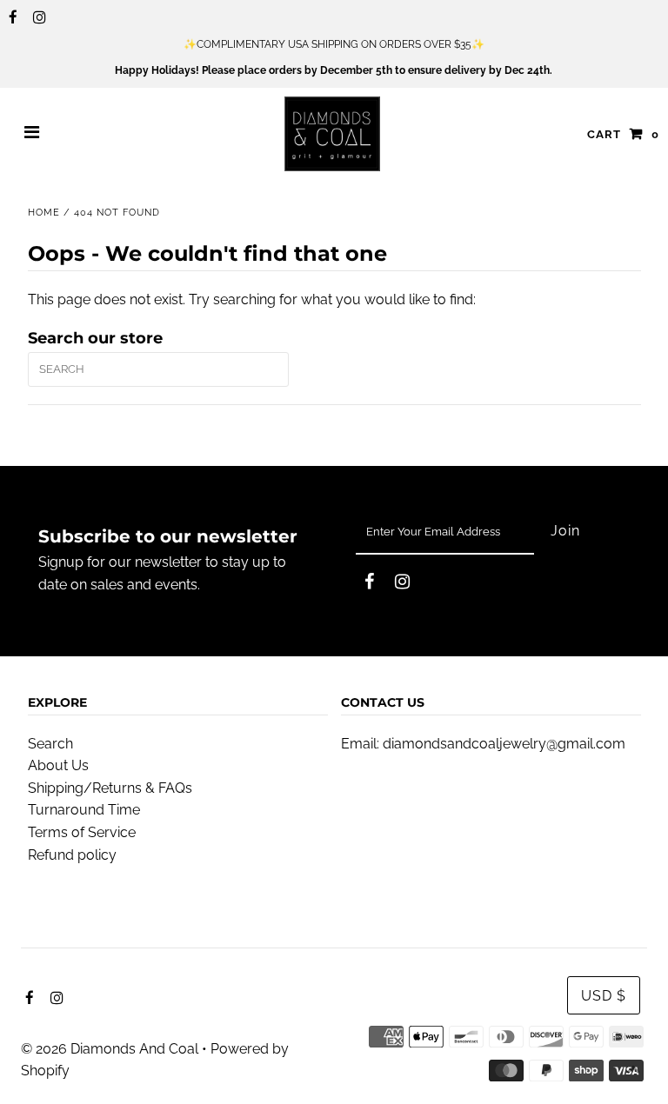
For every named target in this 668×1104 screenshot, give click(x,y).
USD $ (603, 996)
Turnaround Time (84, 809)
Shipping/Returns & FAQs (110, 788)
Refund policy (72, 855)
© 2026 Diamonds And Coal (109, 1049)
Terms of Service (82, 832)
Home (44, 212)
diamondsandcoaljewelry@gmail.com (504, 743)
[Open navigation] (32, 134)
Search (50, 743)
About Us (58, 765)
